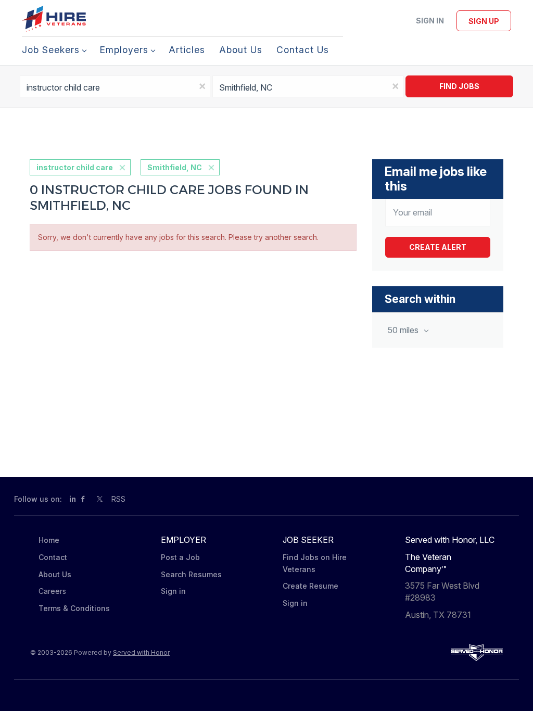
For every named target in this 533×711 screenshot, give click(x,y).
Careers (52, 591)
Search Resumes (191, 574)
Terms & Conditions (74, 608)
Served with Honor (141, 652)
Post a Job (180, 557)
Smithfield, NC (174, 167)
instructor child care (74, 167)
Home (49, 540)
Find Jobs (459, 86)
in (72, 498)
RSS (118, 498)
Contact (53, 557)
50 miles (404, 330)
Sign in (430, 20)
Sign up (483, 21)
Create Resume (310, 585)
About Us (55, 574)
